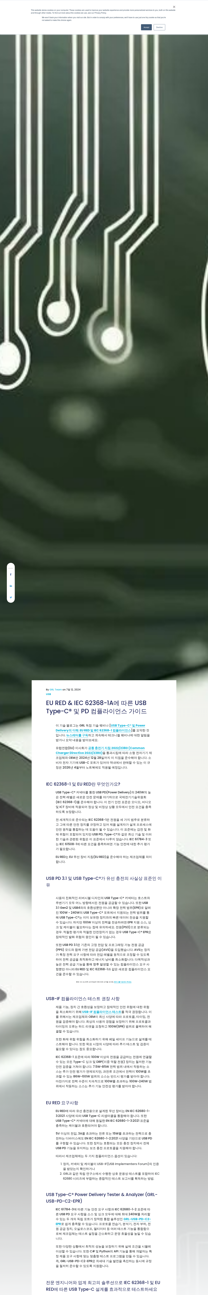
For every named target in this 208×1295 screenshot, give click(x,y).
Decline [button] (159, 27)
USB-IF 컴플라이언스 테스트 (101, 1012)
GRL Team (55, 689)
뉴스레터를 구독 (77, 735)
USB (48, 694)
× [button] (174, 5)
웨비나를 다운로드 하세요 (122, 982)
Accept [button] (146, 27)
